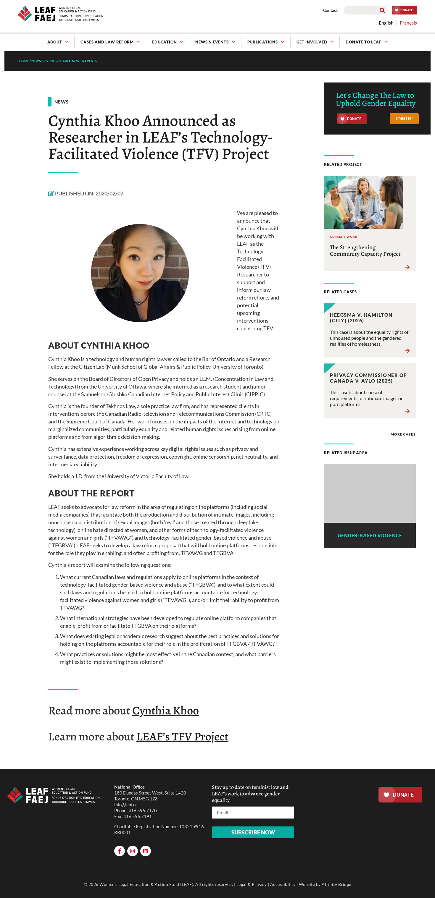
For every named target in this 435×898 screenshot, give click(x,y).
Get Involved (312, 42)
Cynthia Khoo (165, 710)
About (54, 42)
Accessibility (283, 884)
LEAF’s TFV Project (182, 736)
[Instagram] (132, 851)
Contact (330, 10)
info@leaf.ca (126, 804)
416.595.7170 (142, 810)
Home (24, 61)
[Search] (382, 10)
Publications (262, 42)
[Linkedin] (145, 851)
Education (164, 42)
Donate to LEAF (363, 42)
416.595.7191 (137, 816)
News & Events (211, 42)
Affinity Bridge (336, 884)
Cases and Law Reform (106, 42)
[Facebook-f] (119, 851)
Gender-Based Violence (370, 535)
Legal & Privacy (251, 884)
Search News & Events (78, 61)
